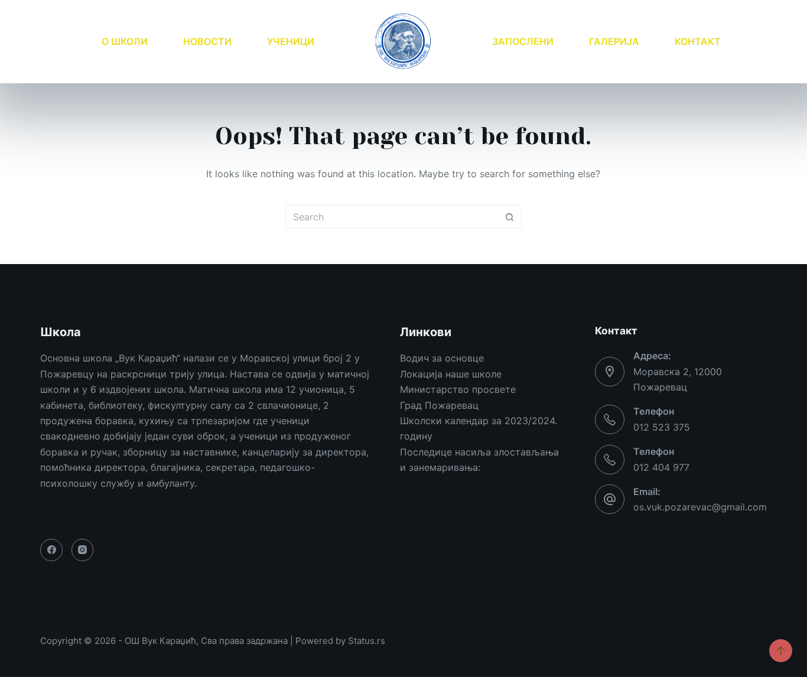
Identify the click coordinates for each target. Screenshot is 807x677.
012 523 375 (661, 427)
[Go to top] (780, 650)
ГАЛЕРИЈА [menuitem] (614, 41)
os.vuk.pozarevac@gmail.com (700, 507)
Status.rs (366, 640)
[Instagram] (82, 550)
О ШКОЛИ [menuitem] (125, 41)
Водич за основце (442, 358)
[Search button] (510, 217)
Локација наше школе (451, 374)
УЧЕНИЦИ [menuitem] (290, 41)
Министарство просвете (458, 389)
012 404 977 (661, 467)
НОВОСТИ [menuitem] (207, 41)
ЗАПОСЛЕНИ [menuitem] (523, 41)
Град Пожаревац (439, 405)
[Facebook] (51, 550)
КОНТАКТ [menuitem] (698, 41)
